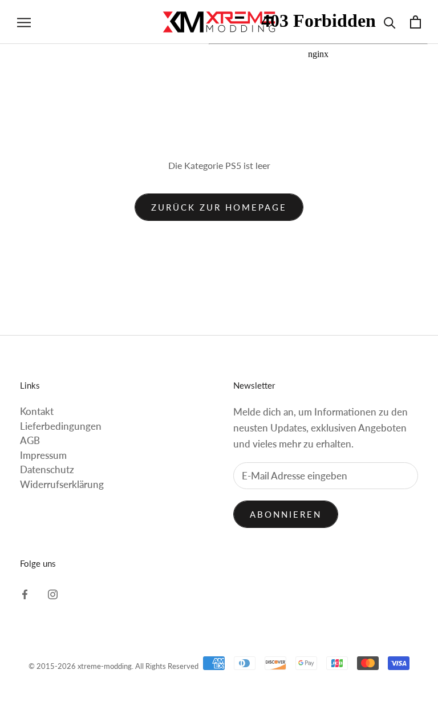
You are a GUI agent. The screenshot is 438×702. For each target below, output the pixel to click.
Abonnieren (286, 514)
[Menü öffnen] (24, 22)
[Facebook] (25, 594)
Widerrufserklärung (62, 484)
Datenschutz (47, 469)
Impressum (43, 455)
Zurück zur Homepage (219, 207)
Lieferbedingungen (61, 426)
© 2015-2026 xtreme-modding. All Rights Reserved (113, 666)
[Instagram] (53, 594)
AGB (30, 440)
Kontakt (37, 411)
